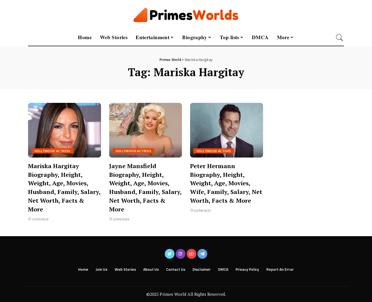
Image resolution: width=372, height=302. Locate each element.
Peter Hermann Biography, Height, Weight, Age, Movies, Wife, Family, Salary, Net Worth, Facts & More (226, 183)
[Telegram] (202, 254)
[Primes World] (186, 14)
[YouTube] (191, 254)
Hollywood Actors (214, 151)
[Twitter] (170, 254)
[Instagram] (180, 254)
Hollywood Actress (52, 151)
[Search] (339, 37)
